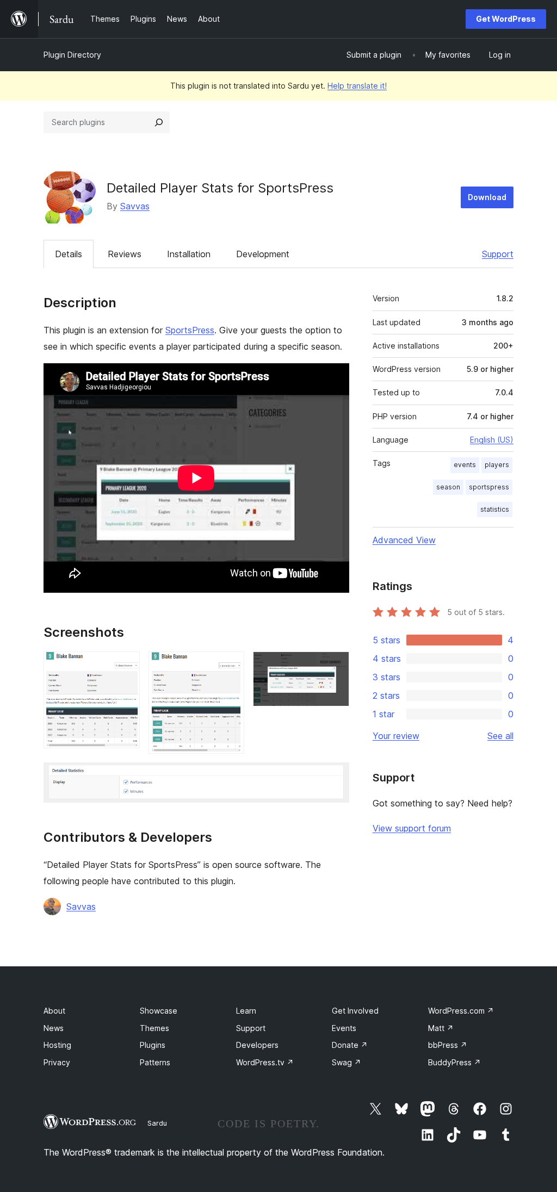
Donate (350, 1045)
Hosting (57, 1045)
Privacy (57, 1062)
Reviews (124, 254)
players (497, 465)
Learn (246, 1010)
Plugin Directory (72, 54)
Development (262, 254)
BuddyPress (454, 1062)
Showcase (158, 1010)
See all (500, 735)
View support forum (412, 828)
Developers (257, 1045)
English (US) (491, 439)
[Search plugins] (159, 122)
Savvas (135, 206)
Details (68, 254)
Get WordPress (506, 18)
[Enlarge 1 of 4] (125, 666)
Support (497, 254)
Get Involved (355, 1010)
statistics (494, 509)
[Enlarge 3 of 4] (334, 666)
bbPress (447, 1045)
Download (487, 197)
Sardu (157, 1123)
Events (344, 1028)
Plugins (152, 1045)
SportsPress (189, 330)
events (465, 465)
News (54, 1028)
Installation (189, 254)
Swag (346, 1062)
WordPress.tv (265, 1062)
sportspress (489, 487)
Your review (396, 735)
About (54, 1010)
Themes (154, 1028)
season (448, 487)
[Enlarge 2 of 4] (229, 666)
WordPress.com (461, 1010)
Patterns (155, 1062)
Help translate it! (357, 85)
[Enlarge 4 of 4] (334, 777)
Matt (441, 1028)
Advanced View (404, 540)
